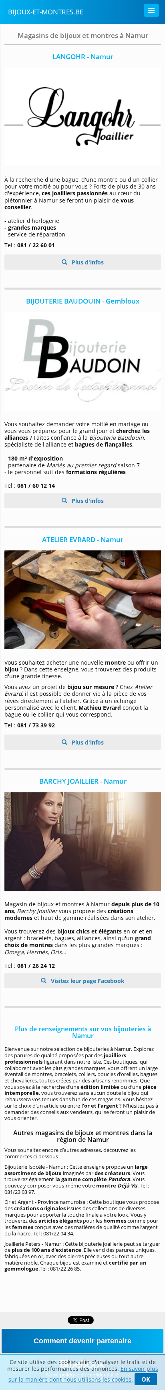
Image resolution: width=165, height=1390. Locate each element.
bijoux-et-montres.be (45, 11)
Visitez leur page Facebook (87, 981)
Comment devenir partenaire (82, 1341)
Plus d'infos (87, 262)
